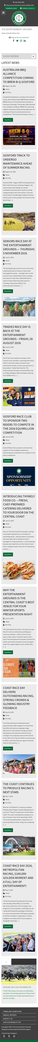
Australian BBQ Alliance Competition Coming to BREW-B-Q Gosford (18, 76)
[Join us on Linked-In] (24, 41)
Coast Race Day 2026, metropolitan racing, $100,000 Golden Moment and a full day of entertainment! (18, 876)
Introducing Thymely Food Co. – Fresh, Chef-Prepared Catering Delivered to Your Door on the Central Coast (19, 506)
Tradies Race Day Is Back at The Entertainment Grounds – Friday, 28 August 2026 (18, 335)
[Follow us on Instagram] (21, 41)
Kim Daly (8, 92)
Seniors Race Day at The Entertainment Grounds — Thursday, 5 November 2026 (19, 247)
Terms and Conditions (12, 1011)
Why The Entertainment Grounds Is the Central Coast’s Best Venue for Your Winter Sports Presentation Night (18, 602)
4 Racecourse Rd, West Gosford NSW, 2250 (20, 5)
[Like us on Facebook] (13, 41)
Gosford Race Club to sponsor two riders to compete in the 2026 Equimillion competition (18, 424)
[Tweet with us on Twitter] (17, 41)
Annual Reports (9, 1015)
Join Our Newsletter (12, 1022)
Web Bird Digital (25, 1029)
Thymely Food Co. (28, 8)
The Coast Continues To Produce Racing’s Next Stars (18, 788)
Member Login (11, 8)
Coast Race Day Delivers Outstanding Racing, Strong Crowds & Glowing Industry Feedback (18, 698)
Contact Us (7, 1019)
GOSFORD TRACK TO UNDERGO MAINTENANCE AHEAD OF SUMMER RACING (17, 161)
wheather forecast (33, 46)
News (7, 89)
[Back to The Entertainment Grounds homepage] (19, 18)
